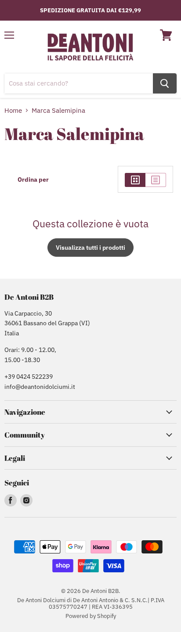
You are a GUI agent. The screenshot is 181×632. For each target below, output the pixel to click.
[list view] (155, 180)
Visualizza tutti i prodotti (90, 247)
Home (13, 110)
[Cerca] (165, 83)
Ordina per (33, 179)
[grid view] (135, 180)
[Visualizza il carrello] (166, 35)
